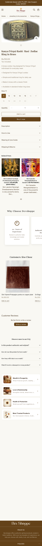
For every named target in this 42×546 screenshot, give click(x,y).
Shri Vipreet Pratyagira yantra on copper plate (17, 294)
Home (3, 16)
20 (15, 101)
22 (25, 101)
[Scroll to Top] (38, 536)
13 (15, 96)
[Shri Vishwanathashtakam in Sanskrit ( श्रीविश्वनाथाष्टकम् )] (11, 167)
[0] (38, 10)
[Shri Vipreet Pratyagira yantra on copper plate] (18, 276)
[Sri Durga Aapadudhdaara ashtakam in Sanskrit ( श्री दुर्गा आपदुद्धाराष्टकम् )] (31, 167)
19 (9, 101)
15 (25, 96)
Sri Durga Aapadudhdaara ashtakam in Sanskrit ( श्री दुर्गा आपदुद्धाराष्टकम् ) (31, 180)
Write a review (21, 324)
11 (4, 96)
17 (36, 96)
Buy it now (21, 119)
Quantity (4, 108)
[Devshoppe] (21, 10)
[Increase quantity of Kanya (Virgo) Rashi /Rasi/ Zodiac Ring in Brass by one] (38, 108)
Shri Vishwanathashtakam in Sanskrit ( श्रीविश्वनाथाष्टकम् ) (11, 180)
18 (4, 101)
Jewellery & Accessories (18, 16)
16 (31, 96)
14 (20, 96)
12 (9, 96)
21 (20, 101)
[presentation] (20, 199)
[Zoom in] (36, 38)
